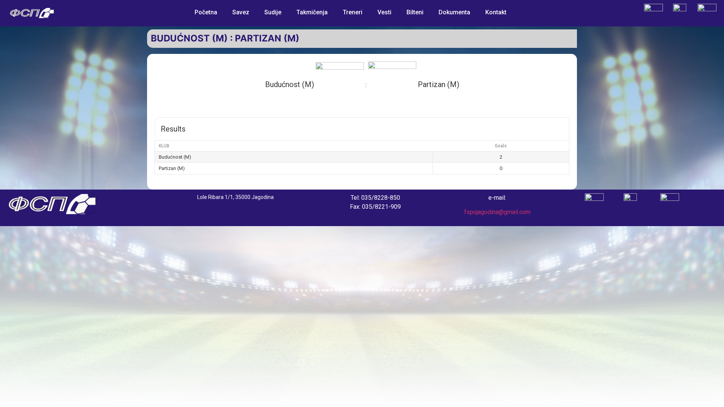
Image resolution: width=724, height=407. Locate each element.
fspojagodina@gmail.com (497, 212)
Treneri (352, 12)
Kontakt (495, 12)
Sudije (272, 12)
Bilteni (414, 12)
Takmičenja (312, 12)
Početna (206, 12)
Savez (240, 12)
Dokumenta (454, 12)
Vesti (384, 12)
